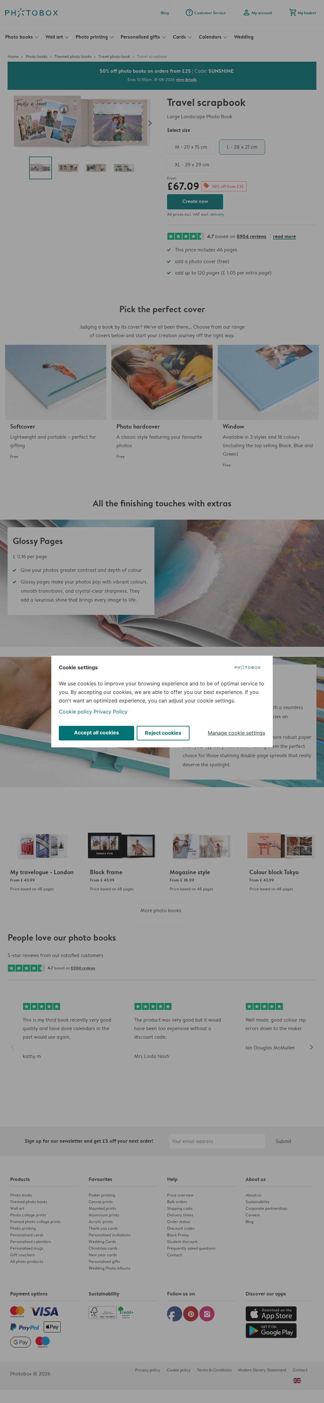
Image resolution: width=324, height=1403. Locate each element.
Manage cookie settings (236, 733)
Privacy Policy (111, 711)
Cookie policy (75, 711)
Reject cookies (163, 733)
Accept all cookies (96, 732)
